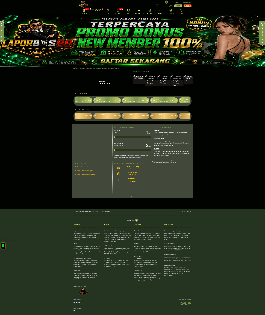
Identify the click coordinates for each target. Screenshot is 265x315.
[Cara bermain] (157, 6)
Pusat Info (98, 211)
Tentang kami (80, 211)
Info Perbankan (89, 211)
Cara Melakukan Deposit (85, 171)
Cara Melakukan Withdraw (85, 174)
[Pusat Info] (164, 6)
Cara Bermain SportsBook (85, 167)
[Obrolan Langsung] (170, 6)
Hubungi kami (106, 211)
